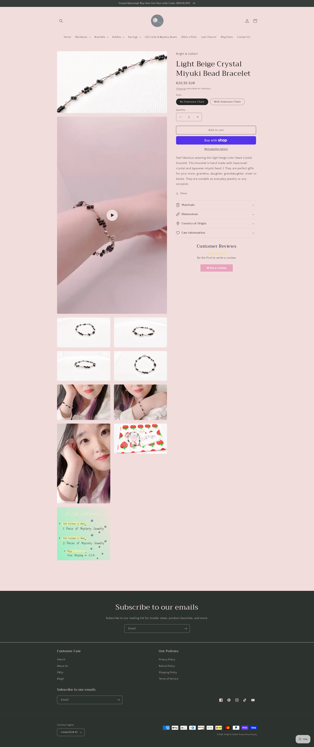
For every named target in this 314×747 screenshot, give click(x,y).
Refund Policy (167, 666)
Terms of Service (168, 678)
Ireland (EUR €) (69, 732)
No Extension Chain (192, 101)
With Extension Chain (227, 101)
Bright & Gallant (231, 735)
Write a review (216, 267)
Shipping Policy (168, 672)
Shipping (181, 88)
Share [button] (183, 193)
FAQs (60, 672)
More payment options (216, 149)
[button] (61, 21)
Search (61, 659)
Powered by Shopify (248, 735)
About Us (62, 666)
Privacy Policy (167, 659)
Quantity (180, 109)
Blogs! (60, 678)
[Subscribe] (186, 628)
